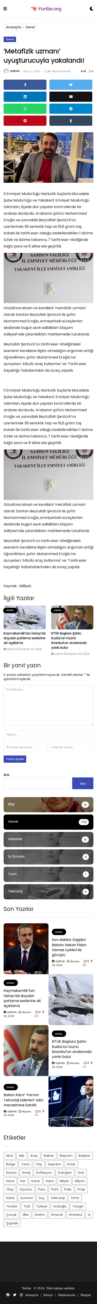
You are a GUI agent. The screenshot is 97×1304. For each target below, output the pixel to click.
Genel (30, 27)
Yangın (78, 1206)
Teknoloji (58, 1198)
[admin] (6, 71)
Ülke (25, 1214)
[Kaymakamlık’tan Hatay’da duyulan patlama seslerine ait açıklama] (25, 617)
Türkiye (41, 1206)
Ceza (25, 1164)
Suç (42, 1198)
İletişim (86, 1295)
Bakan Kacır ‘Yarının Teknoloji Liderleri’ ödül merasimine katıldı (23, 1100)
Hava (10, 1181)
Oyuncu (25, 1189)
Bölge (10, 1164)
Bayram (66, 1155)
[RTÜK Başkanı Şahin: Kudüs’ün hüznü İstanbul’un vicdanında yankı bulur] (72, 617)
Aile (21, 1155)
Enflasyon (44, 1172)
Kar (22, 1181)
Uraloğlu (60, 1206)
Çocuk (11, 1214)
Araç (34, 1155)
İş (89, 1214)
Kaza (50, 1181)
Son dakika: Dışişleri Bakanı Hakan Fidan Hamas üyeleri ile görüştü (69, 947)
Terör (75, 1198)
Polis (68, 1189)
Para (41, 1189)
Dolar (71, 1164)
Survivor (26, 1198)
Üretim (40, 1214)
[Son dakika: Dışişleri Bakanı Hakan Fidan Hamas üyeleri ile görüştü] (26, 948)
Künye (48, 1295)
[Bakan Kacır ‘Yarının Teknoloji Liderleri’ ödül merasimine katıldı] (70, 1101)
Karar (35, 1181)
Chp (38, 1164)
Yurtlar (26, 1288)
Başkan (84, 1155)
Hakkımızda (66, 1295)
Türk (26, 1206)
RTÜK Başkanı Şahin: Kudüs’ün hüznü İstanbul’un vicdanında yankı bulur (69, 640)
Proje (81, 1189)
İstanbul (75, 1214)
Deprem (54, 1164)
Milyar (64, 1181)
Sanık (10, 1198)
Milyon (80, 1181)
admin (15, 71)
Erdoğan (65, 1172)
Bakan (49, 1155)
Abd (9, 1155)
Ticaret (12, 1206)
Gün (81, 1172)
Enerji (26, 1172)
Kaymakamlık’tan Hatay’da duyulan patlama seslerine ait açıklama (25, 638)
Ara (6, 774)
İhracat (57, 1214)
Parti (54, 1189)
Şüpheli (12, 1223)
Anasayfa (13, 27)
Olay (10, 1189)
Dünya (11, 1172)
